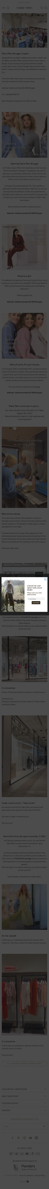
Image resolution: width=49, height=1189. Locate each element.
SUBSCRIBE (35, 602)
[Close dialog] (45, 579)
